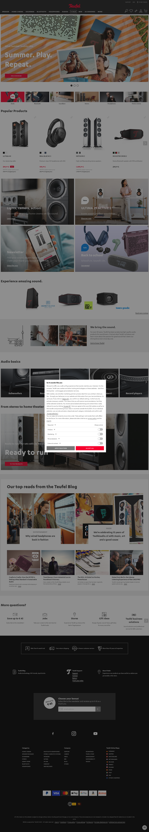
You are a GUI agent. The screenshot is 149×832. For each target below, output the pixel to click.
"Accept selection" (52, 413)
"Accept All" (67, 406)
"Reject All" (65, 399)
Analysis (50, 429)
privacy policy (92, 418)
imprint (49, 421)
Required (50, 425)
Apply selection (61, 448)
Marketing (51, 434)
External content (53, 443)
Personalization (52, 439)
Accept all (90, 448)
